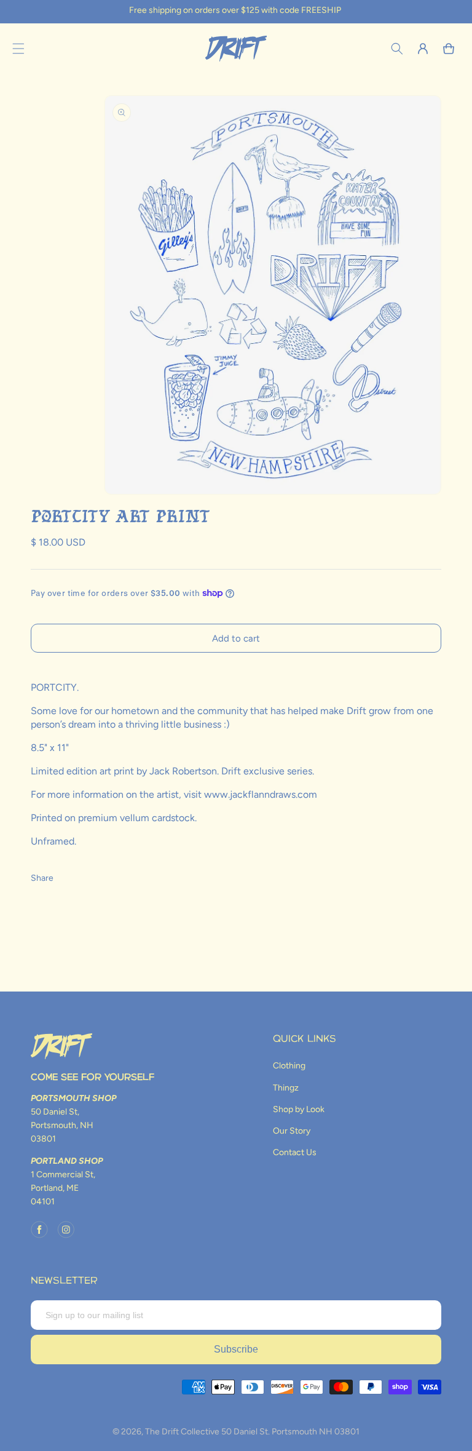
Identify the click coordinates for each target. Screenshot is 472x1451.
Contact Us (295, 1152)
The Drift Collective (182, 1431)
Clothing (289, 1065)
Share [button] (42, 878)
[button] (18, 48)
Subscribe (236, 1349)
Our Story (291, 1131)
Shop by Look (298, 1109)
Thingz (286, 1088)
